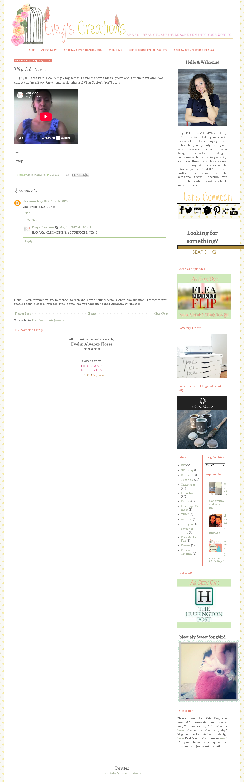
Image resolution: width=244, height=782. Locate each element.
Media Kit (115, 49)
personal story (187, 530)
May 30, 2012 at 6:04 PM (75, 227)
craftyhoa (188, 524)
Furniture (188, 493)
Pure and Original (187, 551)
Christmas (188, 484)
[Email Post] (66, 174)
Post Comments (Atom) (48, 320)
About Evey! (49, 49)
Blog (32, 49)
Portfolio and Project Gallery (148, 49)
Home (92, 313)
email (223, 738)
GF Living (187, 470)
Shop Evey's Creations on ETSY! (194, 49)
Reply (26, 212)
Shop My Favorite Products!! (83, 49)
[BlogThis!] (77, 175)
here (180, 730)
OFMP (185, 514)
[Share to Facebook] (84, 175)
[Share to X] (80, 175)
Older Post (161, 313)
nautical (186, 519)
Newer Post (23, 313)
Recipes (186, 475)
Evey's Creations (43, 227)
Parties (186, 501)
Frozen (186, 545)
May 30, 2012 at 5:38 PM (52, 201)
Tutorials (187, 479)
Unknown (29, 201)
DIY (183, 465)
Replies (32, 220)
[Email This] (73, 175)
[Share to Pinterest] (87, 175)
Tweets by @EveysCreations (122, 773)
